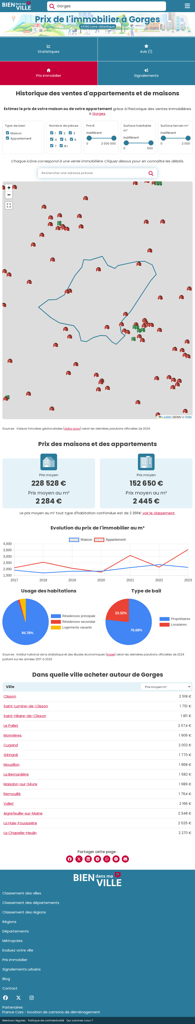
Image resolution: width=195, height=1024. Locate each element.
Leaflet (166, 417)
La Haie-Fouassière (20, 822)
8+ (65, 146)
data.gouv (72, 429)
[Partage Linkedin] (88, 859)
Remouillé (12, 793)
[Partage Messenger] (116, 859)
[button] (177, 384)
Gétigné (11, 754)
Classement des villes (21, 893)
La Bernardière (16, 774)
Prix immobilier (14, 959)
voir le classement (158, 512)
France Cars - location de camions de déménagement (51, 1011)
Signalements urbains (21, 969)
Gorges (98, 113)
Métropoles (12, 940)
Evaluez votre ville (17, 950)
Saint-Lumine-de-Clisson (26, 706)
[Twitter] (18, 997)
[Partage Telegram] (97, 859)
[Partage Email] (125, 859)
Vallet (9, 803)
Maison (16, 133)
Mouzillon (12, 764)
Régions (9, 921)
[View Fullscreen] (8, 205)
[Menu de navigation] (187, 6)
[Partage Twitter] (79, 859)
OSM (188, 417)
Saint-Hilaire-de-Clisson (25, 715)
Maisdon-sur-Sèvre (20, 783)
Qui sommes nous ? (79, 1020)
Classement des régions (24, 912)
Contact (10, 988)
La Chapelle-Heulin (20, 832)
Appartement (20, 138)
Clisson (10, 696)
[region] (97, 300)
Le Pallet (11, 725)
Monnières (13, 735)
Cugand (11, 745)
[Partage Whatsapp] (106, 859)
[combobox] (106, 6)
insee (110, 654)
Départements (15, 931)
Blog (6, 978)
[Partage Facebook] (69, 859)
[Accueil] (16, 6)
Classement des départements (30, 902)
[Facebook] (5, 997)
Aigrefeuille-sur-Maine (23, 813)
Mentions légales (14, 1020)
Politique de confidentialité (46, 1020)
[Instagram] (31, 997)
